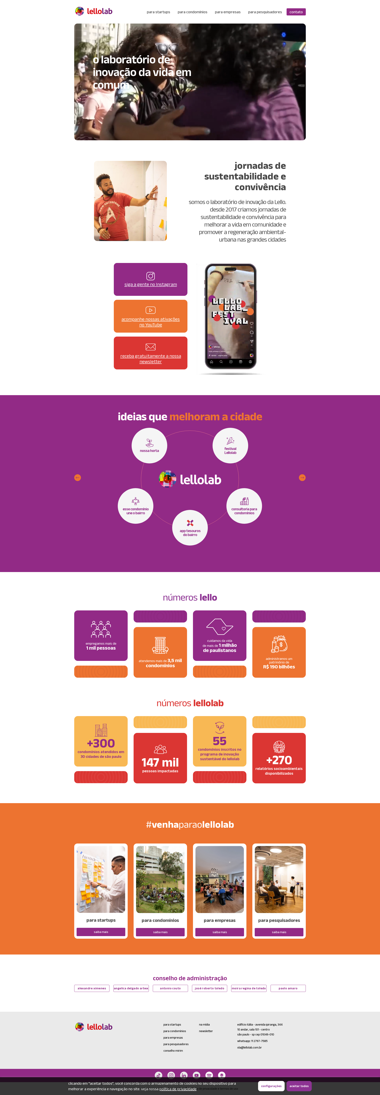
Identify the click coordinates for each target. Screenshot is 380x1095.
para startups (158, 12)
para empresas (228, 12)
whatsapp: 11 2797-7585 (252, 1041)
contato (296, 12)
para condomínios (192, 12)
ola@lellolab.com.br (249, 1047)
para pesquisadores (265, 12)
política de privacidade (178, 1089)
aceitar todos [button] (299, 1086)
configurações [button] (271, 1086)
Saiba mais (101, 932)
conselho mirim (173, 1050)
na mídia (204, 1024)
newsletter (206, 1031)
